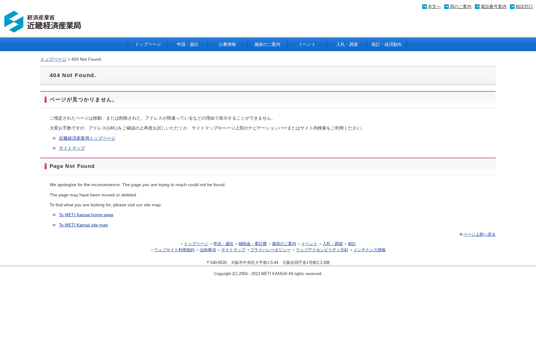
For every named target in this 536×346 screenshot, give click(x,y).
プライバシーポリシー (270, 250)
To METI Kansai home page (86, 214)
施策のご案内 (267, 44)
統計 (352, 244)
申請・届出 (188, 44)
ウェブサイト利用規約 (174, 250)
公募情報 (227, 44)
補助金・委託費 (253, 244)
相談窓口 (524, 6)
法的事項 (208, 250)
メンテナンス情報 (369, 250)
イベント (307, 44)
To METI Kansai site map (83, 224)
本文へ (434, 6)
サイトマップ (72, 148)
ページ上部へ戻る (479, 234)
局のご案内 (460, 6)
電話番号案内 (493, 6)
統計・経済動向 (387, 44)
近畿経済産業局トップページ (87, 138)
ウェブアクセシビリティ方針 (322, 250)
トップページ (148, 44)
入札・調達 (347, 44)
